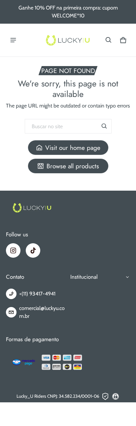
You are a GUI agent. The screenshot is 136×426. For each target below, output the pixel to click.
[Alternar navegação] (13, 40)
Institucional (84, 277)
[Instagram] (13, 250)
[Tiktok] (33, 250)
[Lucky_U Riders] (68, 40)
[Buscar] (104, 126)
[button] (108, 40)
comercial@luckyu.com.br (42, 312)
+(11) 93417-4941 (37, 294)
